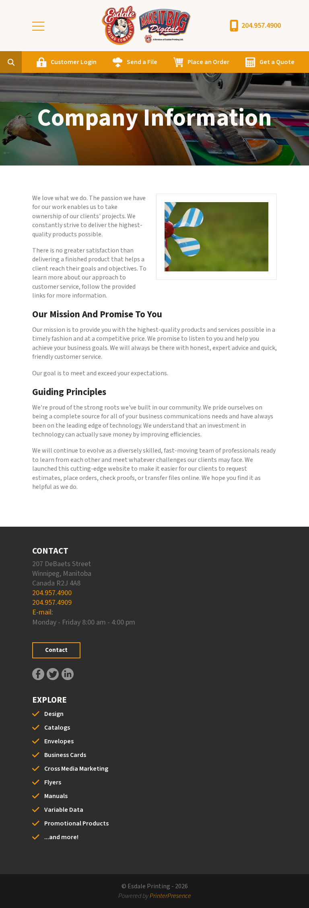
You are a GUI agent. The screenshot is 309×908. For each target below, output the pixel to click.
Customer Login (74, 62)
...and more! (61, 837)
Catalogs (57, 727)
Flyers (52, 782)
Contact (56, 650)
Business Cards (65, 755)
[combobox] (23, 62)
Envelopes (59, 741)
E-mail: (42, 612)
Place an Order (208, 62)
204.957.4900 (261, 26)
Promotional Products (76, 823)
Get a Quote (277, 62)
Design (54, 713)
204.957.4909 (52, 603)
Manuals (56, 796)
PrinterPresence (170, 895)
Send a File (142, 62)
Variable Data (63, 809)
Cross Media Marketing (76, 768)
